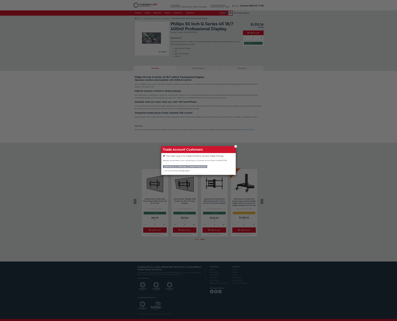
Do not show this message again (177, 171)
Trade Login (182, 166)
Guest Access (169, 166)
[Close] (235, 146)
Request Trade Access (198, 166)
